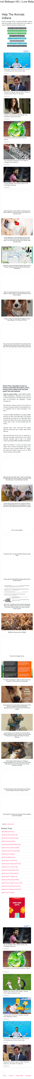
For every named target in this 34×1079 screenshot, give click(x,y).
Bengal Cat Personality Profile (9, 835)
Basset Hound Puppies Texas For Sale (12, 883)
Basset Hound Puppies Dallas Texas (11, 844)
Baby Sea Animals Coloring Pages (11, 851)
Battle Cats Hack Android (8, 841)
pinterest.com (10, 824)
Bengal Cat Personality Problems (10, 879)
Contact (11, 1075)
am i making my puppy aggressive (17, 38)
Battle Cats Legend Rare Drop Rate (11, 886)
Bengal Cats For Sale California (10, 873)
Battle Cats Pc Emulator (8, 892)
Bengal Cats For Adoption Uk (9, 876)
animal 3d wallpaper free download (17, 33)
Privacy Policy (19, 1075)
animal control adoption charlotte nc (17, 43)
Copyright (28, 1075)
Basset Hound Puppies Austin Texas (11, 863)
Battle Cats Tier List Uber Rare (10, 867)
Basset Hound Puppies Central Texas (11, 889)
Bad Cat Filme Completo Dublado (10, 847)
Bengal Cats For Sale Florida (9, 860)
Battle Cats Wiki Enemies (8, 857)
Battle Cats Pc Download (8, 854)
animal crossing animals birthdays (17, 28)
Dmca (4, 1075)
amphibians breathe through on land (17, 46)
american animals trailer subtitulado (17, 31)
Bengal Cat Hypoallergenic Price (10, 870)
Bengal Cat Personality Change (10, 838)
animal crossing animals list (17, 36)
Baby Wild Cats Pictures (8, 831)
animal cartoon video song (17, 41)
